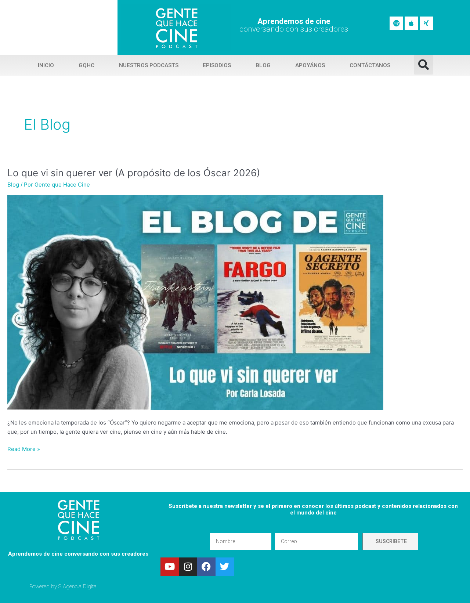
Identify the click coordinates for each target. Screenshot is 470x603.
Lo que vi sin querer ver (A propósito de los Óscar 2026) (133, 172)
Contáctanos (370, 65)
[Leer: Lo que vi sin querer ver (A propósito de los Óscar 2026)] (195, 302)
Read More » (23, 448)
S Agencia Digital (78, 586)
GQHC (86, 65)
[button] (423, 65)
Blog (263, 65)
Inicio (46, 65)
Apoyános (310, 65)
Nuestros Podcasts (148, 65)
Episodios (217, 65)
